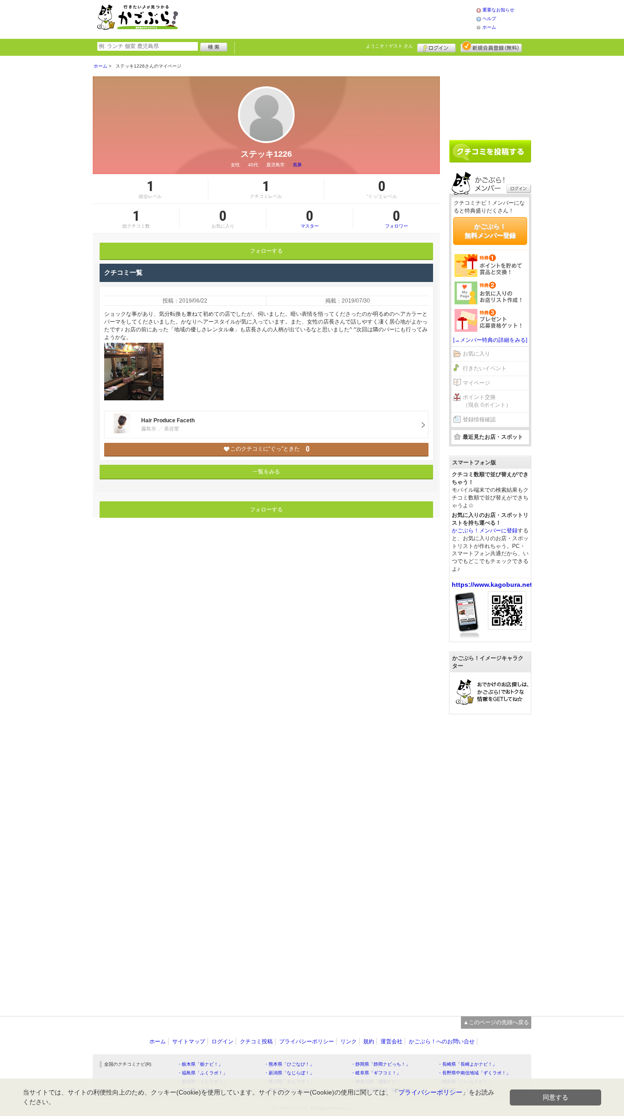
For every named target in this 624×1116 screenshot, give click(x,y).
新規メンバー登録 (491, 47)
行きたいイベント (485, 368)
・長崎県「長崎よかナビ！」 (467, 1064)
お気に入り (476, 354)
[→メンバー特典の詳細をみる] (490, 340)
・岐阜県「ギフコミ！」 (376, 1072)
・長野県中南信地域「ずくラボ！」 (474, 1072)
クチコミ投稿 (256, 1041)
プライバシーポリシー (306, 1041)
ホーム (489, 27)
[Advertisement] (337, 18)
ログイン (436, 47)
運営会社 (391, 1041)
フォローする (266, 251)
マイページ (476, 383)
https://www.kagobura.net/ (493, 584)
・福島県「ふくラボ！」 (202, 1072)
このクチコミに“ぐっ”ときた (269, 449)
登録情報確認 (479, 419)
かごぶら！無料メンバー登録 (490, 231)
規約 (368, 1041)
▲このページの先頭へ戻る (496, 1022)
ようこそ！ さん (389, 45)
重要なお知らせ (498, 9)
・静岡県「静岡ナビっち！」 (380, 1064)
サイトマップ (188, 1041)
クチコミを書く (490, 151)
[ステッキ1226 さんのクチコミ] (134, 371)
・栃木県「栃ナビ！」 (200, 1064)
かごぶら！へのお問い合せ (442, 1041)
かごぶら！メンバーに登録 (485, 530)
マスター (310, 218)
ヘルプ (489, 18)
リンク (348, 1041)
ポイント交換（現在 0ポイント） (487, 401)
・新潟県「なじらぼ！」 (289, 1072)
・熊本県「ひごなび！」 (289, 1064)
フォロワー (396, 218)
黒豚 (297, 164)
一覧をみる (266, 471)
